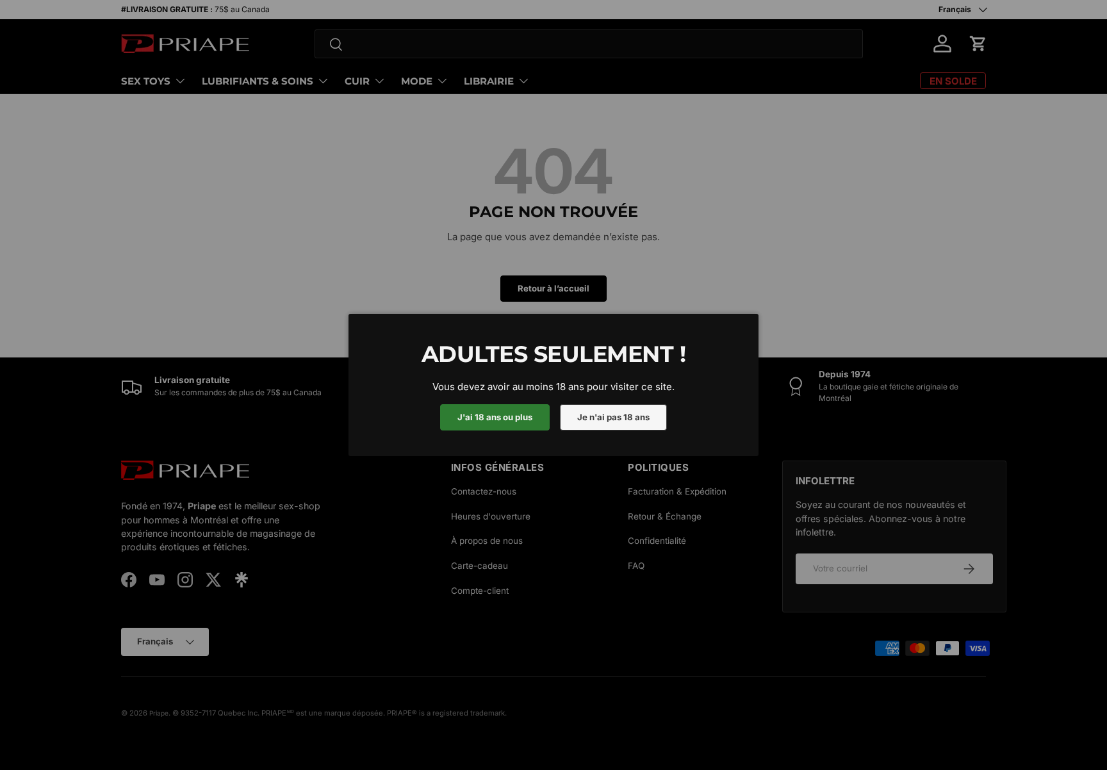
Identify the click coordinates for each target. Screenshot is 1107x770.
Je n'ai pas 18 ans (613, 417)
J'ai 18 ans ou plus (494, 417)
